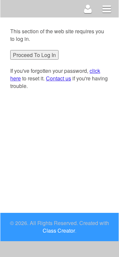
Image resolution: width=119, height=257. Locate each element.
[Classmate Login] (88, 8)
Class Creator (59, 230)
